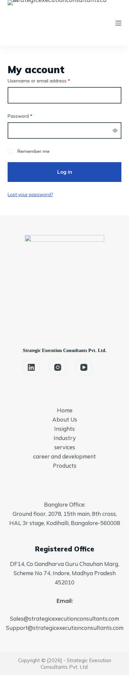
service (63, 447)
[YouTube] (84, 367)
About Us (64, 419)
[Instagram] (57, 367)
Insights (64, 428)
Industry (65, 437)
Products (64, 465)
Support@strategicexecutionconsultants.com (64, 627)
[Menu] (118, 23)
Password (29, 116)
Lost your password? (30, 194)
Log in (64, 172)
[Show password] (115, 130)
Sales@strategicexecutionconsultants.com (64, 618)
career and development (64, 456)
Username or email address (48, 80)
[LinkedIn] (31, 367)
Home (64, 410)
